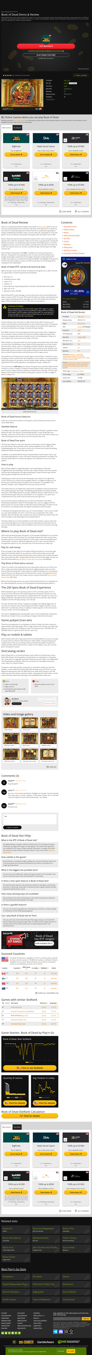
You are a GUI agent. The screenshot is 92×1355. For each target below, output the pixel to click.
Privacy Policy (38, 1323)
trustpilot (19, 1332)
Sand (77, 366)
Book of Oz (8, 1247)
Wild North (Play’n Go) (44, 1284)
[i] (20, 968)
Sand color (83, 366)
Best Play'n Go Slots (70, 250)
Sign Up (86, 1319)
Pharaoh (66, 366)
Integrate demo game (83, 68)
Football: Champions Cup (19, 1011)
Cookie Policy (37, 1325)
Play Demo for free (46, 55)
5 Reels (81, 371)
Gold (78, 364)
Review (66, 232)
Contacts (20, 1323)
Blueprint (65, 1250)
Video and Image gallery (72, 235)
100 (79, 344)
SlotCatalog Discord (61, 1330)
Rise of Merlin (69, 1291)
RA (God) (72, 366)
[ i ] (71, 89)
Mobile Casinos (22, 1320)
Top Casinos (21, 1313)
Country (66, 241)
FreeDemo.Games (68, 1330)
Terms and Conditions (40, 1320)
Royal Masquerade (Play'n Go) (17, 1284)
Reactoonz (68, 1284)
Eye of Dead (68, 1247)
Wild (75, 359)
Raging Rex (38, 1291)
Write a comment (82, 75)
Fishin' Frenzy (69, 1238)
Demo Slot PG (21, 1328)
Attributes (67, 244)
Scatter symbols (68, 359)
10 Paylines (74, 371)
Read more (61, 1351)
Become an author (50, 703)
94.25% (66, 83)
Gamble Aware (17, 164)
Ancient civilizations (82, 363)
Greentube (66, 1231)
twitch (16, 1332)
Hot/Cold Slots (5, 1325)
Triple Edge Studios (8, 1250)
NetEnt (31, 1011)
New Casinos (21, 1318)
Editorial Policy (38, 1328)
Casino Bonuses (22, 1315)
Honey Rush (69, 1299)
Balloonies (14, 1007)
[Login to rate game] (7, 75)
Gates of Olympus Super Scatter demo (28, 1325)
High (65, 86)
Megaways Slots (6, 1320)
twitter (9, 1332)
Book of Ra (42, 227)
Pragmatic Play (37, 1250)
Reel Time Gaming (68, 1240)
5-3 (79, 347)
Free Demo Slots (6, 1315)
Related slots (68, 247)
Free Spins (80, 356)
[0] (55, 1007)
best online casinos (19, 120)
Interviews (37, 1313)
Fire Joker (14, 1024)
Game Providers (6, 1323)
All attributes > (50, 99)
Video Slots (81, 323)
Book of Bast (9, 1257)
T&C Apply (13, 202)
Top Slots (4, 1313)
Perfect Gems (9, 1299)
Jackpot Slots (5, 1318)
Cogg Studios (7, 1259)
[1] (52, 1007)
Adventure (71, 363)
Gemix (66, 1276)
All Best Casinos (69, 229)
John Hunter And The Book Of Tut (47, 1247)
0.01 (79, 341)
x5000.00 (67, 89)
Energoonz (14, 1020)
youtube (6, 1332)
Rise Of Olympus (11, 1291)
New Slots (4, 1328)
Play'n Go (67, 80)
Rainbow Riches (41, 1238)
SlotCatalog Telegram (55, 1330)
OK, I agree (71, 1351)
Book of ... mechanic (76, 354)
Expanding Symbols (69, 356)
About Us (36, 1318)
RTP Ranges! (73, 83)
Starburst (7, 1228)
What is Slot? (39, 1315)
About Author (17, 703)
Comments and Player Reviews (74, 253)
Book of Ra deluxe (12, 1238)
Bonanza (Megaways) (43, 1228)
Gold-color (84, 364)
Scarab (65, 368)
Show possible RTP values (44, 943)
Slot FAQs (67, 238)
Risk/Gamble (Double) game (72, 358)
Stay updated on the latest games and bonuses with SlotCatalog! (71, 1314)
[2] (52, 1015)
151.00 (44, 1007)
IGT (20, 1007)
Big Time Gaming (38, 1231)
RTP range (85, 358)
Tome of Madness (41, 1299)
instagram (12, 1332)
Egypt (74, 364)
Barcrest (35, 1240)
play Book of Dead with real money (30, 559)
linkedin (2, 1332)
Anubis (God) (67, 364)
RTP (32, 309)
